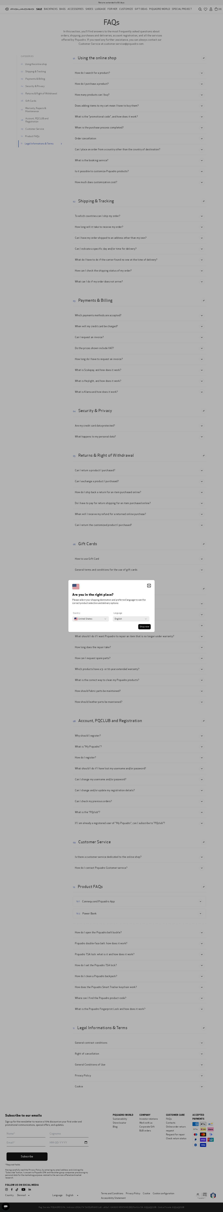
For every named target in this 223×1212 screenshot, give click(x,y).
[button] (149, 585)
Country (76, 613)
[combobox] (83, 619)
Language (117, 613)
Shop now (144, 626)
